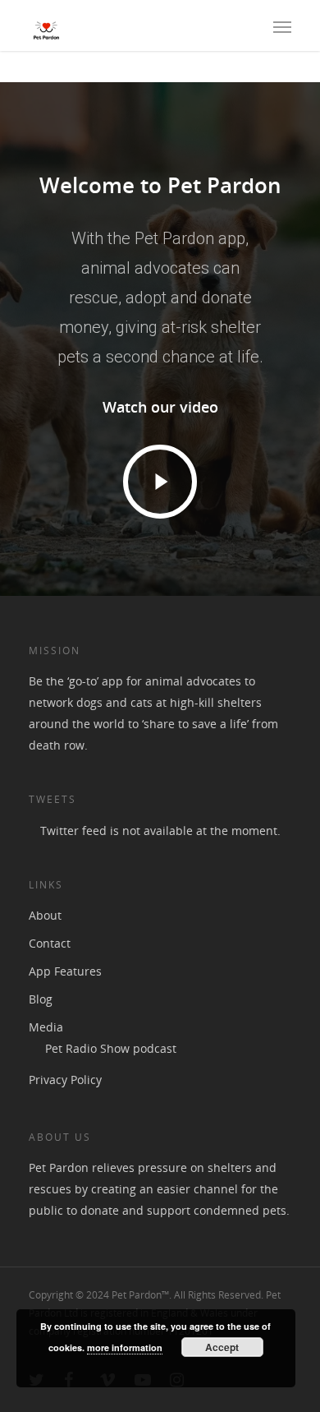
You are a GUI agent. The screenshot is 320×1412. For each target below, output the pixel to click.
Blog (41, 999)
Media (46, 1027)
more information (124, 1347)
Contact (50, 943)
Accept (222, 1347)
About (45, 915)
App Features (65, 971)
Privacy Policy (65, 1079)
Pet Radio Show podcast (110, 1048)
